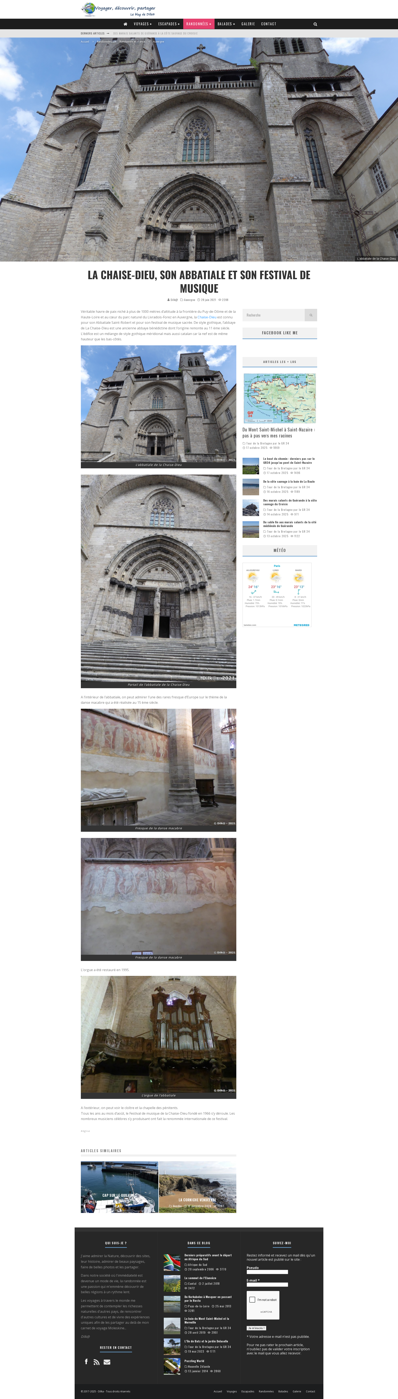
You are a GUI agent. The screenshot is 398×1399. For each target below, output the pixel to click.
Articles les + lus (279, 361)
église (86, 1130)
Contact (269, 23)
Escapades (167, 23)
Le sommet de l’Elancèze (200, 1278)
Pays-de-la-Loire (199, 1306)
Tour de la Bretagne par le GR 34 (267, 443)
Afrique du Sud (197, 1264)
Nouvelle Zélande (199, 1366)
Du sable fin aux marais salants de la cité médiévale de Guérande (289, 524)
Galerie (248, 23)
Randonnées (197, 23)
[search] (311, 315)
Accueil (218, 1391)
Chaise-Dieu (207, 317)
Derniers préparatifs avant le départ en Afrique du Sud (208, 1257)
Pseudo (253, 1268)
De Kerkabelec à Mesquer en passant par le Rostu (208, 1298)
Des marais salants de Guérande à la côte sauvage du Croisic (290, 502)
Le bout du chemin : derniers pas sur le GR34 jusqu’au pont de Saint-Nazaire (289, 460)
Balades (225, 23)
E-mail (253, 1280)
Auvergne (189, 300)
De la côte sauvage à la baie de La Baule (289, 481)
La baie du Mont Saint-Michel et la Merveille (206, 1320)
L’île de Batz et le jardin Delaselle (206, 1341)
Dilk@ (174, 299)
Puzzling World (194, 1361)
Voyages (141, 23)
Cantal (192, 1283)
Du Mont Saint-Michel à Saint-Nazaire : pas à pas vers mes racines (158, 33)
